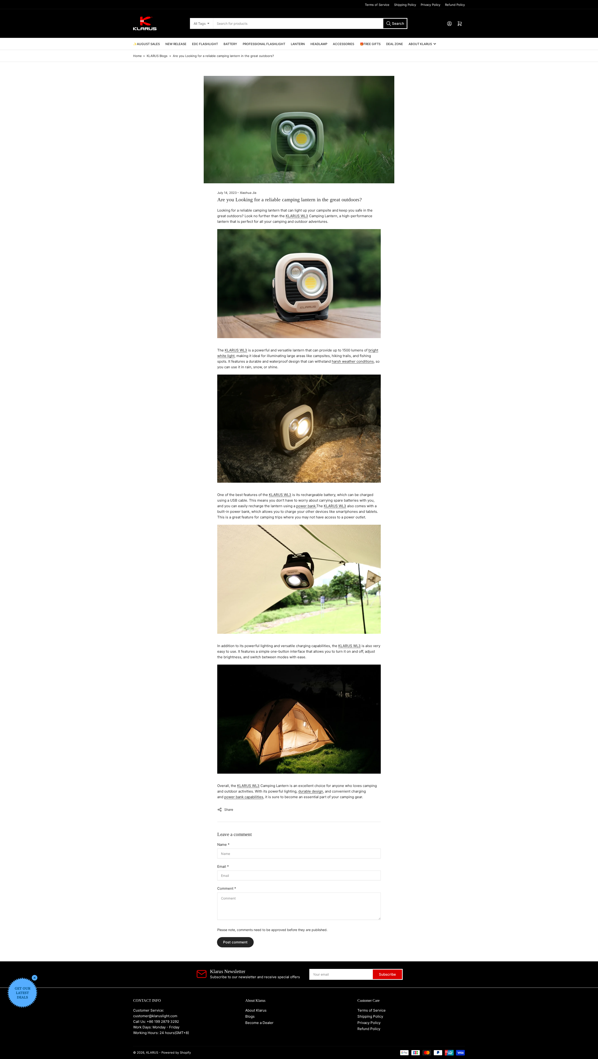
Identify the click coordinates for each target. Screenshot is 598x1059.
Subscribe (387, 974)
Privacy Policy (430, 5)
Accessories (343, 44)
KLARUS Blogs (157, 56)
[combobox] (310, 23)
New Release (175, 44)
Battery (230, 44)
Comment (226, 888)
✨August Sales (146, 44)
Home (137, 56)
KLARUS (152, 1052)
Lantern (298, 44)
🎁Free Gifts (370, 44)
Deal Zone (394, 44)
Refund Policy (455, 5)
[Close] (34, 978)
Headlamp (318, 44)
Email (223, 866)
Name (223, 844)
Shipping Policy (405, 5)
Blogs (250, 1016)
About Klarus (420, 44)
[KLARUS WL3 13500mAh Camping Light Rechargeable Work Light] (299, 285)
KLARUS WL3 (297, 216)
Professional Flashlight (264, 44)
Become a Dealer (259, 1022)
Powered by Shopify (176, 1052)
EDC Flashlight (205, 44)
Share (228, 809)
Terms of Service (377, 5)
